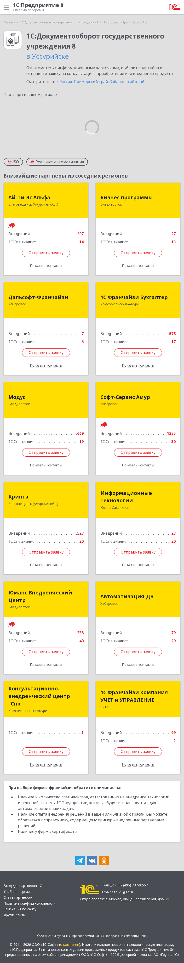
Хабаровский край (127, 81)
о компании (69, 944)
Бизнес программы (126, 197)
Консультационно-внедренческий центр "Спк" (39, 696)
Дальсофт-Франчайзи (38, 297)
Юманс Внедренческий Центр (40, 596)
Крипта (18, 496)
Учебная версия (17, 891)
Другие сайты (15, 915)
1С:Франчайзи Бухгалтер (134, 297)
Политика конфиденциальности (30, 903)
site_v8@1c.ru (122, 892)
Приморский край (91, 81)
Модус (16, 397)
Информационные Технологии (126, 497)
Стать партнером (18, 897)
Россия (65, 81)
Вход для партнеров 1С (23, 885)
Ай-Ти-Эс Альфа (29, 197)
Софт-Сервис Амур (125, 397)
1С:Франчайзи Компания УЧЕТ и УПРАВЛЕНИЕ (134, 696)
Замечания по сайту (20, 909)
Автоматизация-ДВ (127, 596)
